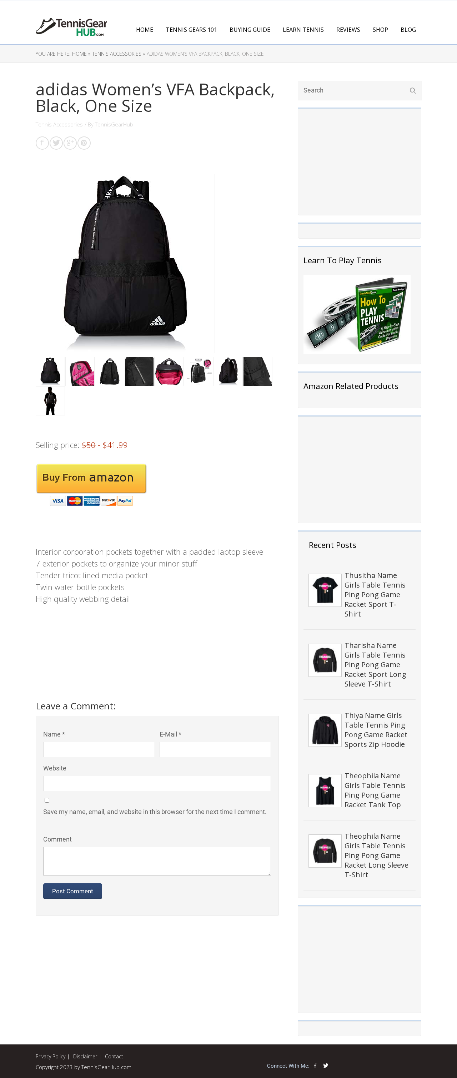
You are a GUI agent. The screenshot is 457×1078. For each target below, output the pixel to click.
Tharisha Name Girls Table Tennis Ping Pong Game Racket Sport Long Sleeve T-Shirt (375, 664)
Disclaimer (85, 1056)
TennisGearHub (114, 124)
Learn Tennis (303, 30)
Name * (54, 734)
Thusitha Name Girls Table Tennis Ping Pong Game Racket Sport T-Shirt (375, 594)
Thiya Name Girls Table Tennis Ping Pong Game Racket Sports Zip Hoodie (376, 729)
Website (54, 768)
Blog (408, 30)
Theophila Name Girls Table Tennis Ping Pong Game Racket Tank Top (375, 790)
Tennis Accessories (59, 124)
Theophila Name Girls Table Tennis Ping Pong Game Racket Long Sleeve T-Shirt (376, 855)
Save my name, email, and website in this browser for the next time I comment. (155, 811)
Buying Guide (250, 30)
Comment (57, 839)
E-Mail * (170, 734)
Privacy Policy (50, 1056)
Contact (114, 1056)
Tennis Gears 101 (191, 30)
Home (144, 30)
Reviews (348, 30)
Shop (380, 30)
